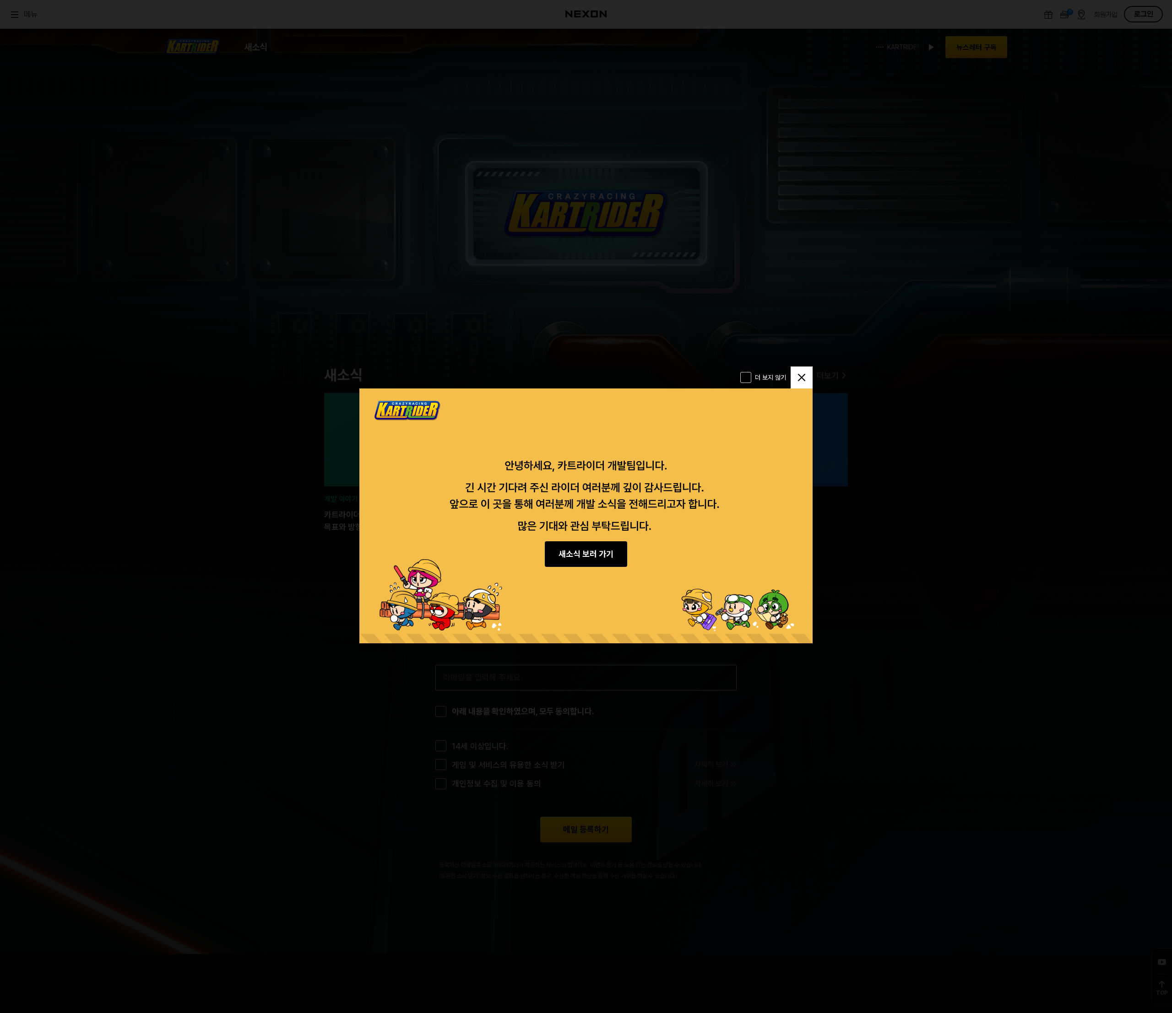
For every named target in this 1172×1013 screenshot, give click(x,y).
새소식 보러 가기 (586, 554)
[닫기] (802, 377)
